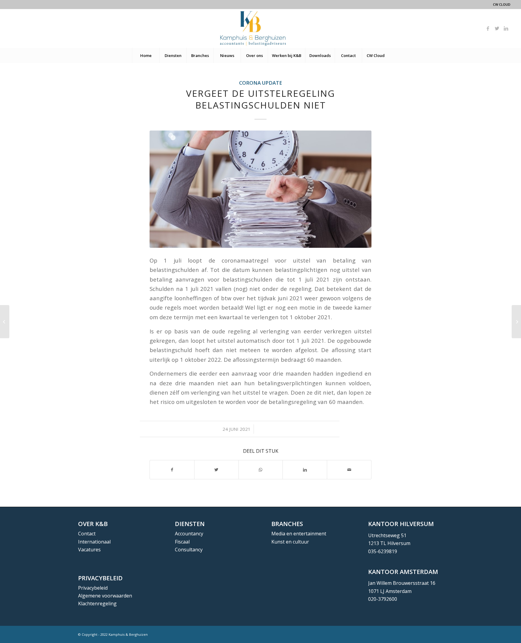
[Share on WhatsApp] (261, 469)
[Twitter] (496, 28)
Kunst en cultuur (290, 541)
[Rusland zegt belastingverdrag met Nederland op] (4, 321)
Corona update (260, 82)
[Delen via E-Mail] (349, 469)
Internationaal (94, 541)
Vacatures (89, 549)
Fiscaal (182, 541)
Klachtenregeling (97, 603)
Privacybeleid (93, 588)
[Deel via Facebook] (172, 469)
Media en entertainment (298, 533)
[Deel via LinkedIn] (305, 469)
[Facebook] (487, 28)
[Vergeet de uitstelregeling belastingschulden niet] (260, 189)
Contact (87, 533)
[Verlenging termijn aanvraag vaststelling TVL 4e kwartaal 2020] (516, 321)
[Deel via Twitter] (216, 469)
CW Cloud (501, 4)
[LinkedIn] (505, 28)
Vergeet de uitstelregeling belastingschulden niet (260, 99)
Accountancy (189, 533)
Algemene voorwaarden (105, 595)
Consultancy (189, 549)
